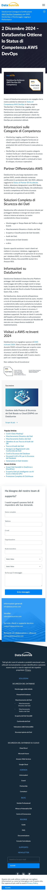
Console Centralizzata (23, 841)
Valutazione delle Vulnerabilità (23, 727)
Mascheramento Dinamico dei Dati (19, 436)
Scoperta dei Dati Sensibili (23, 716)
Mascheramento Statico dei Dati (18, 439)
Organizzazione (10, 539)
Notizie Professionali (23, 803)
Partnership (23, 786)
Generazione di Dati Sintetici (17, 461)
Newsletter (23, 852)
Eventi (23, 780)
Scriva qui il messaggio (13, 573)
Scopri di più (10, 422)
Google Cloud (23, 764)
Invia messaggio (23, 592)
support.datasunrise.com (13, 626)
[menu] (43, 4)
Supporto (23, 847)
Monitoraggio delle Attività (23, 689)
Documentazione (23, 835)
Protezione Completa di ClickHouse (19, 476)
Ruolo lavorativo (10, 549)
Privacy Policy (32, 883)
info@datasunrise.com (12, 607)
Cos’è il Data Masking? (14, 434)
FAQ (23, 830)
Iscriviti (12, 865)
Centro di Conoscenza (23, 814)
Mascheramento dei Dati (23, 700)
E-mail (7, 530)
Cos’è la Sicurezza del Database (18, 454)
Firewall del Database (24, 694)
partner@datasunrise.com (14, 636)
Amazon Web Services (23, 759)
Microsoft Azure (23, 753)
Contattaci (23, 791)
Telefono (8, 521)
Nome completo (10, 512)
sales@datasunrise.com (13, 616)
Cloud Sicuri (24, 748)
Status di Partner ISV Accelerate (25, 183)
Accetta (7, 888)
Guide (23, 825)
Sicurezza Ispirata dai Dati (23, 732)
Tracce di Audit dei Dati (15, 446)
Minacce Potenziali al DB (23, 808)
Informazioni (23, 775)
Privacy (28, 670)
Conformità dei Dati (23, 721)
